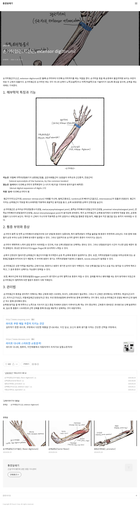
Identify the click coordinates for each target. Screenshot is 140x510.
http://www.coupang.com (18, 319)
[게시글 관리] (16, 364)
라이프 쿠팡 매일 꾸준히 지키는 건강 (25, 323)
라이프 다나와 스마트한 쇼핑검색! (23, 343)
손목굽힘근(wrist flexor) (13, 380)
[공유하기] (13, 364)
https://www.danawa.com (18, 339)
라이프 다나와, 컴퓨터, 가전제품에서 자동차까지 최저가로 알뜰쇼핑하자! (39, 346)
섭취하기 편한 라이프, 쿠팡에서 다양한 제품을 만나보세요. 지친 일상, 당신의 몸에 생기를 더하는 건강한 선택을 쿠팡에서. (61, 327)
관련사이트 (7, 495)
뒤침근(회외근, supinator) (14, 389)
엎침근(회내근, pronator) (13, 383)
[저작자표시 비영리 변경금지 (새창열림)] (35, 364)
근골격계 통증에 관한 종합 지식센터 (22, 469)
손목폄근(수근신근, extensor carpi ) (17, 386)
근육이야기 (9, 373)
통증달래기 (8, 3)
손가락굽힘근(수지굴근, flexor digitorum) (19, 377)
